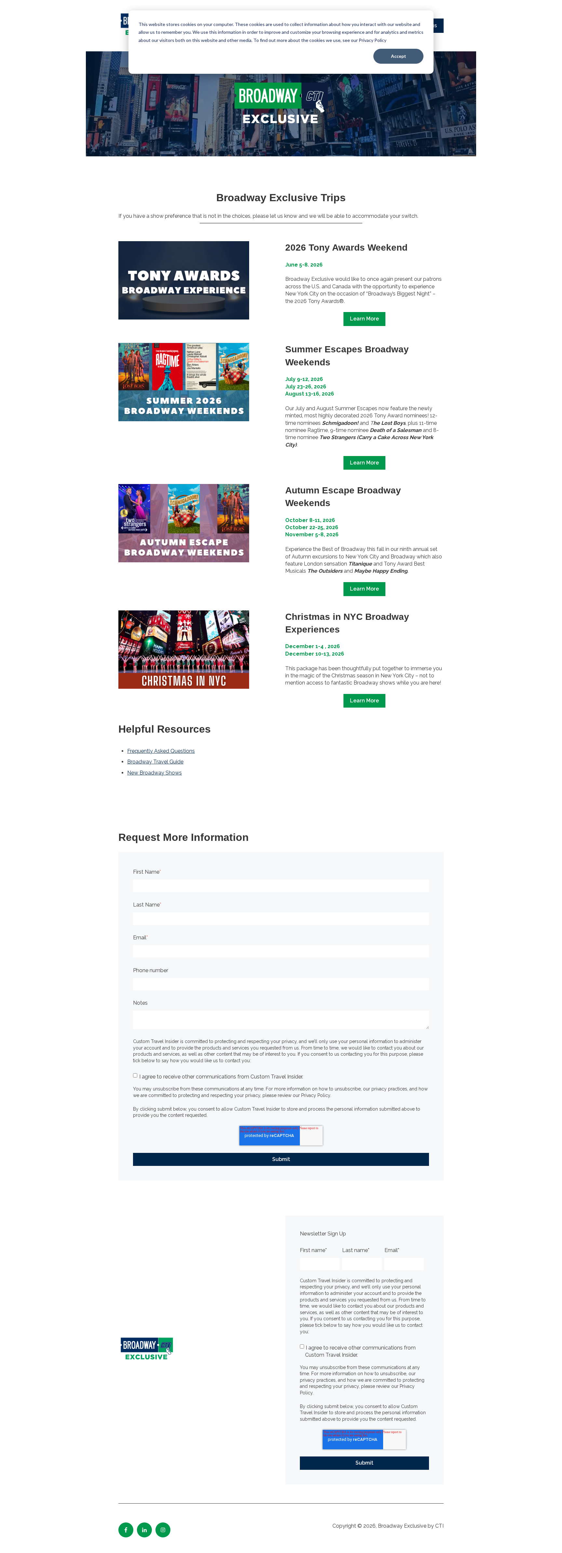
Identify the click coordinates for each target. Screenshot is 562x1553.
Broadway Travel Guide (155, 762)
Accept (398, 56)
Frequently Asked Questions (161, 751)
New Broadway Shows (154, 773)
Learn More (364, 319)
